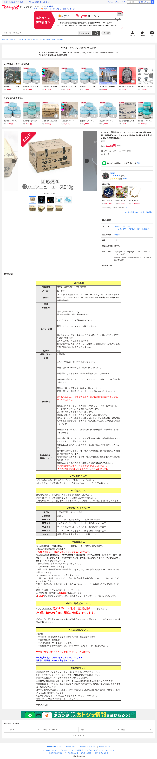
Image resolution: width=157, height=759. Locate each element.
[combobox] (40, 33)
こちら (126, 208)
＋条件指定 (106, 33)
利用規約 (80, 750)
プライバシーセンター (67, 750)
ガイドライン (109, 750)
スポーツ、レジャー (23, 39)
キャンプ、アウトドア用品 (41, 39)
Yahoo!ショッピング (88, 747)
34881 (125, 179)
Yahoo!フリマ (71, 747)
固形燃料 (60, 39)
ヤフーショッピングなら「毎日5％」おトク (59, 9)
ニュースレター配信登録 (143, 212)
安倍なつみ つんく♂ (144, 2)
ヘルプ (122, 2)
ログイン (37, 9)
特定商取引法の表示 (55, 753)
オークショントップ (8, 39)
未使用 (117, 235)
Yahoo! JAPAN (113, 2)
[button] (127, 265)
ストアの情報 (129, 212)
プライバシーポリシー (50, 750)
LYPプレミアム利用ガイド (94, 750)
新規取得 (50, 6)
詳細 (138, 163)
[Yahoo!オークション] (17, 6)
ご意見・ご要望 (85, 753)
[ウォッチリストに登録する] (18, 81)
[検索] (152, 2)
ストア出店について (71, 753)
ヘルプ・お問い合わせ (100, 753)
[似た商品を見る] (24, 186)
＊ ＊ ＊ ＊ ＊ (115, 176)
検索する (96, 33)
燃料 (53, 39)
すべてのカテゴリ (84, 33)
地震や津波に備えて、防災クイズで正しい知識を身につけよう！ (27, 2)
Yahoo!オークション (55, 747)
